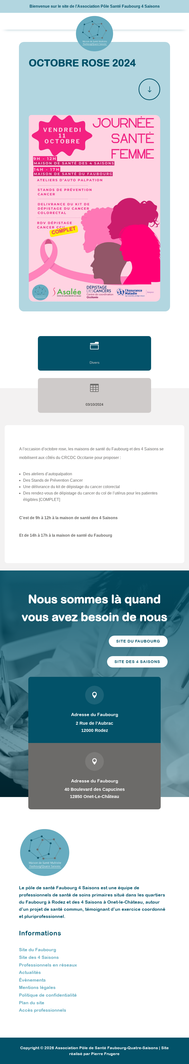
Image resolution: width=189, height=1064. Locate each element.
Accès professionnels (42, 1010)
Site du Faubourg (37, 949)
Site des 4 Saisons (39, 957)
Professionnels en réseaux (48, 965)
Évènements (32, 980)
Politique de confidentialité (48, 995)
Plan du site (31, 1002)
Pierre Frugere (105, 1053)
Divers (94, 362)
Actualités (30, 972)
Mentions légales (37, 987)
